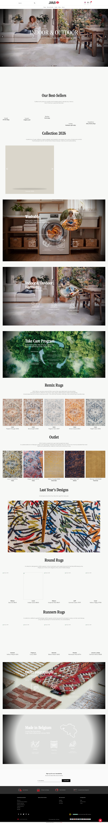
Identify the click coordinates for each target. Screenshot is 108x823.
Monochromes (50, 7)
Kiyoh (61, 822)
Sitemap (18, 809)
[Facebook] (18, 814)
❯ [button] (105, 36)
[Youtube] (28, 814)
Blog (59, 7)
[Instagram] (20, 814)
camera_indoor (100, 820)
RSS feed (57, 819)
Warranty (18, 807)
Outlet (56, 7)
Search (34, 3)
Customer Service (20, 806)
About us (18, 800)
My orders (61, 801)
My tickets (61, 803)
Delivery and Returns (21, 804)
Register (60, 800)
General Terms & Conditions (22, 801)
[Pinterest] (26, 814)
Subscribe (66, 780)
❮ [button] (2, 36)
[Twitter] (23, 814)
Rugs (45, 7)
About (63, 7)
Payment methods (20, 803)
